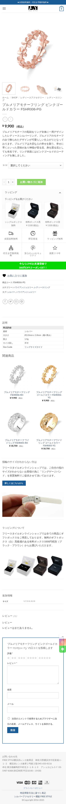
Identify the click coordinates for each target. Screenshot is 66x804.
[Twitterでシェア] (10, 301)
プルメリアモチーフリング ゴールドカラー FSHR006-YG (49, 395)
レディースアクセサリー (32, 97)
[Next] (58, 49)
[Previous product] (10, 119)
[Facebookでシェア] (5, 301)
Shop (14, 97)
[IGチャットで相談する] (62, 642)
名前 (9, 689)
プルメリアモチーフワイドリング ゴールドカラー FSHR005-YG (49, 443)
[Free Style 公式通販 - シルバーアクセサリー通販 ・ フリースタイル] (33, 8)
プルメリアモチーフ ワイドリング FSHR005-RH (17, 441)
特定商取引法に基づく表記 (33, 793)
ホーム (5, 97)
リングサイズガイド (34, 347)
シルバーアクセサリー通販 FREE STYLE (33, 796)
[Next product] (5, 119)
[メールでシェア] (16, 301)
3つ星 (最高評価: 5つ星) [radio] (21, 658)
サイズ (5, 165)
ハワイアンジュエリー (23, 287)
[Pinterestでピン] (21, 301)
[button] (4, 8)
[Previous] (7, 49)
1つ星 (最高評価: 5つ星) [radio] (8, 658)
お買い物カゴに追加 (31, 181)
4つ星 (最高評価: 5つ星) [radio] (31, 658)
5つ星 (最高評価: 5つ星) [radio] (44, 658)
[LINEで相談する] (62, 649)
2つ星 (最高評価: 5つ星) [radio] (13, 658)
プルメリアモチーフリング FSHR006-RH (17, 393)
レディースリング (42, 287)
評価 (10, 653)
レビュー (12, 663)
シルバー (11, 292)
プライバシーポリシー (33, 788)
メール (10, 704)
